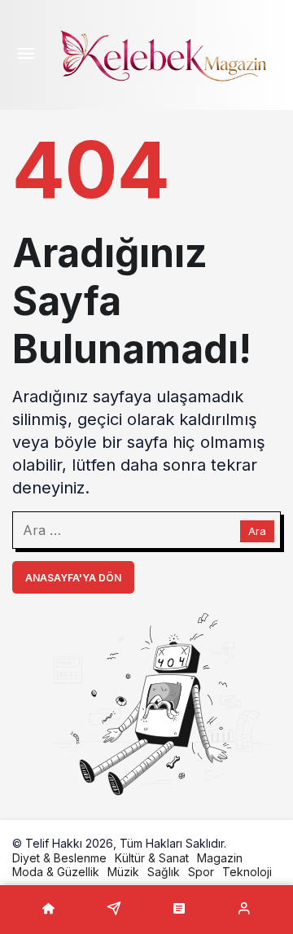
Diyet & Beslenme (59, 858)
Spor (201, 872)
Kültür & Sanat (152, 858)
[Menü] (25, 55)
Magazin (220, 858)
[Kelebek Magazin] (163, 54)
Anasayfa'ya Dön (73, 578)
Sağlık (163, 872)
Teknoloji (247, 872)
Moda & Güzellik (55, 872)
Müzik (123, 872)
